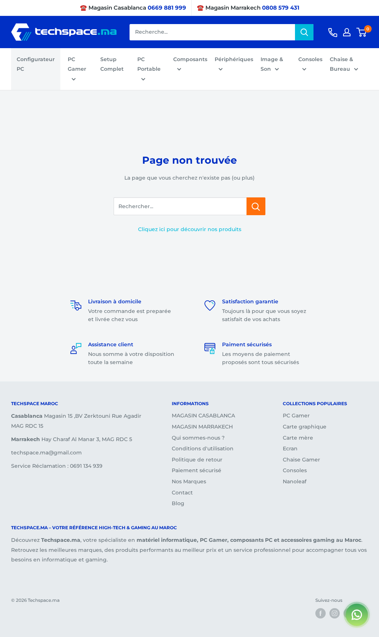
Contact (182, 492)
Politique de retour (197, 459)
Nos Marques (189, 481)
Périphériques (234, 59)
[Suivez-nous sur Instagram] (334, 613)
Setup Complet (112, 64)
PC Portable (149, 64)
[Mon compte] (347, 32)
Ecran (290, 448)
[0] (361, 32)
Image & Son (272, 64)
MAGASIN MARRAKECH (202, 426)
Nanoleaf (294, 481)
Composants (190, 59)
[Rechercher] (304, 32)
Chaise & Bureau (341, 64)
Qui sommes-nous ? (198, 437)
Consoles (310, 59)
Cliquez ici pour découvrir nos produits (189, 229)
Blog (178, 503)
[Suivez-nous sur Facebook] (320, 613)
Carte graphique (304, 426)
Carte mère (298, 437)
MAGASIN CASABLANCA (203, 415)
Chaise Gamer (301, 459)
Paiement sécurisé (196, 470)
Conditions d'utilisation (203, 448)
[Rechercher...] (255, 206)
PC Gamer (77, 64)
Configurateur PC (36, 64)
